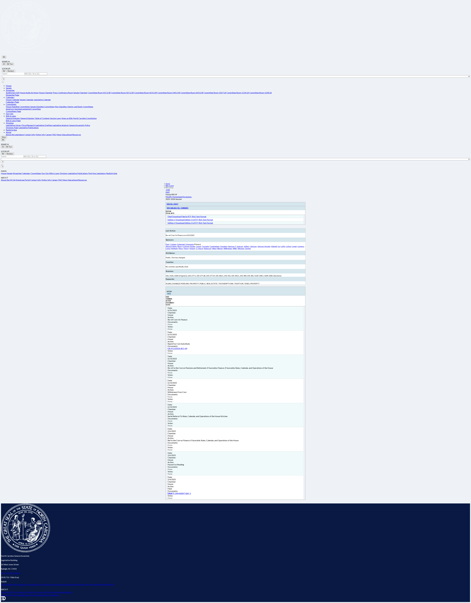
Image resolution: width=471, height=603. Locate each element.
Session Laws (55, 118)
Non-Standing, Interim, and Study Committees (74, 106)
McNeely (174, 248)
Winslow (241, 248)
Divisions (63, 173)
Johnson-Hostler (263, 246)
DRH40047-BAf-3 (179, 493)
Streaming (17, 173)
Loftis (283, 246)
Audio (15, 584)
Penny (186, 248)
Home (168, 184)
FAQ (54, 134)
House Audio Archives (29, 92)
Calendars (26, 173)
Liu (279, 246)
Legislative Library (13, 125)
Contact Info (39, 51)
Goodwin (223, 246)
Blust (180, 246)
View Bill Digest (172, 204)
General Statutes (13, 118)
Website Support (24, 595)
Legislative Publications (29, 127)
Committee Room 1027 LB (215, 92)
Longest (301, 246)
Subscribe (36, 595)
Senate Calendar (26, 99)
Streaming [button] (10, 90)
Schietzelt (181, 244)
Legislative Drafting (43, 125)
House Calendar (12, 99)
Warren (220, 248)
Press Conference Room (63, 92)
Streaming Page (12, 95)
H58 (168, 190)
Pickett (192, 248)
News (59, 134)
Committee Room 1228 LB (260, 92)
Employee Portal (7, 51)
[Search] (3, 82)
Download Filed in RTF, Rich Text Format (189, 216)
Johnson (253, 246)
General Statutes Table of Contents (35, 118)
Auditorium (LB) (12, 92)
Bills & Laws (54, 173)
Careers (48, 134)
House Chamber (45, 92)
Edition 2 (171, 223)
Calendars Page (12, 102)
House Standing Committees (18, 106)
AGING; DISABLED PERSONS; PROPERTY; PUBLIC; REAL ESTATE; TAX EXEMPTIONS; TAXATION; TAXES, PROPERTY (212, 283)
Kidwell (274, 246)
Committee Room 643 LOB (191, 92)
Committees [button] (11, 104)
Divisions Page (12, 127)
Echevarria (190, 244)
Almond (169, 246)
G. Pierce (199, 248)
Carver (198, 246)
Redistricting (11, 130)
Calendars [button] (10, 97)
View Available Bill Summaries (177, 208)
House (8, 85)
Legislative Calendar (42, 99)
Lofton (288, 246)
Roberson (207, 248)
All (4, 64)
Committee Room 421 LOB (122, 92)
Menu (4, 137)
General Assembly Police (79, 125)
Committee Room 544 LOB (168, 92)
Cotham (173, 244)
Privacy (13, 595)
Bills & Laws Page (13, 120)
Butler (192, 246)
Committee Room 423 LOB (145, 92)
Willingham (228, 248)
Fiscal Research (28, 125)
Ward (214, 248)
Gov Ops (9, 113)
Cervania (205, 246)
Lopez (168, 248)
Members (10, 71)
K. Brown (186, 246)
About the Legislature (15, 134)
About (8, 132)
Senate (9, 88)
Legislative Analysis (60, 125)
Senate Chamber (80, 92)
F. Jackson (239, 246)
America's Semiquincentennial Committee (23, 109)
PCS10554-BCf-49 (177, 348)
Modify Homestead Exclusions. (179, 197)
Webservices (46, 595)
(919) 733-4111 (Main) (10, 573)
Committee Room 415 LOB (99, 92)
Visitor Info (40, 134)
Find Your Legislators (23, 51)
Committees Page (13, 111)
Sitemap (55, 595)
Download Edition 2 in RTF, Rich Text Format (194, 223)
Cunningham (214, 246)
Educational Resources (71, 134)
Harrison (231, 246)
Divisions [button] (10, 123)
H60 (168, 192)
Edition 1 (171, 219)
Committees (36, 173)
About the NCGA (8, 180)
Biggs (174, 246)
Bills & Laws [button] (11, 116)
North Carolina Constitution (85, 118)
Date (169, 294)
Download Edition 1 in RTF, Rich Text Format (194, 219)
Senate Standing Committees (42, 106)
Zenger (248, 248)
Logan (294, 246)
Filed (170, 216)
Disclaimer (5, 595)
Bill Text (10, 64)
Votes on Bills (67, 118)
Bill (4, 57)
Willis (235, 248)
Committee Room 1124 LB (237, 92)
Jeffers (246, 246)
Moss (181, 248)
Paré (167, 244)
